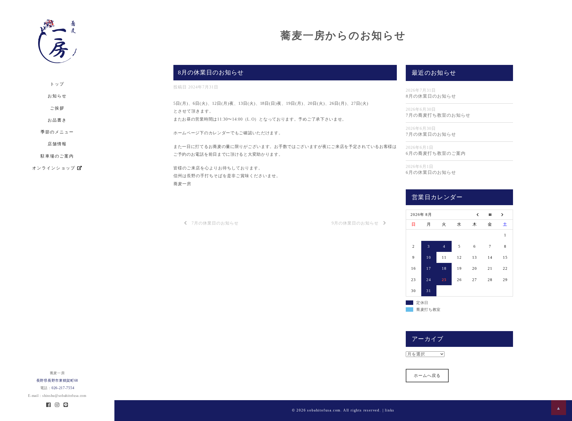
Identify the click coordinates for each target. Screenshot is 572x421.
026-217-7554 (63, 388)
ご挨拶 (57, 108)
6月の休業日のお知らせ (431, 172)
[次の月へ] (505, 214)
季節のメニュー (57, 132)
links (389, 410)
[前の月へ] (474, 214)
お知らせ (57, 96)
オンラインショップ (54, 168)
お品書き (57, 120)
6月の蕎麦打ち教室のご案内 (436, 153)
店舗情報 (57, 144)
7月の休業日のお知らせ (215, 223)
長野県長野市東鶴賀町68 (57, 380)
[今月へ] (490, 214)
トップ (57, 84)
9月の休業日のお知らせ (355, 223)
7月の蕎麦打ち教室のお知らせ (438, 115)
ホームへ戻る (427, 375)
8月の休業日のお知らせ (431, 96)
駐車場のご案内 (57, 156)
